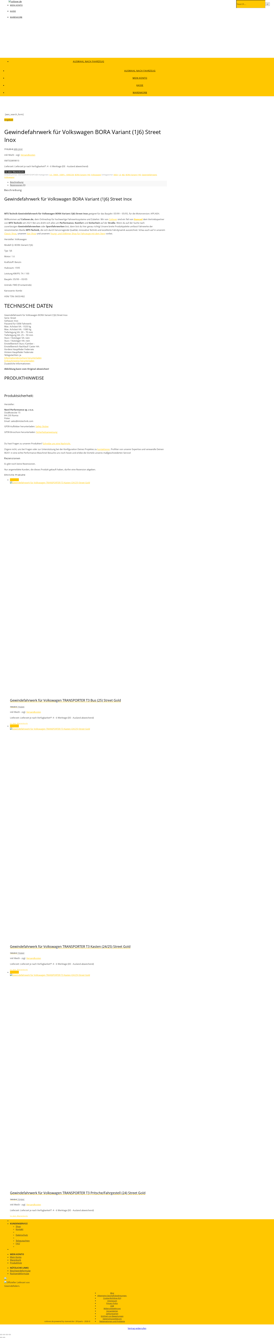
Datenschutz (22, 1235)
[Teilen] (7, 1334)
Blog (112, 1293)
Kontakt (19, 1229)
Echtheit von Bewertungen (112, 1316)
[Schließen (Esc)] (10, 1334)
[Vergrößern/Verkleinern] (1, 1334)
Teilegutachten (23, 1240)
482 (123, 174)
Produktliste (16, 1262)
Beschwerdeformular (20, 1270)
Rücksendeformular (19, 1273)
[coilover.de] (15, 1)
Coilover (113, 219)
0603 (116, 174)
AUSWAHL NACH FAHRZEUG (88, 61)
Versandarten (112, 1311)
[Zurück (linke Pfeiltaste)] (1, 1337)
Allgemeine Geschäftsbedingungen (112, 1295)
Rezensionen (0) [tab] (17, 185)
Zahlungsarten (112, 1313)
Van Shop (31, 233)
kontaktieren (103, 449)
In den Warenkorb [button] (19, 723)
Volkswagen (96, 174)
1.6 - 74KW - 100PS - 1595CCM (61, 174)
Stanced (138, 219)
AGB (112, 1306)
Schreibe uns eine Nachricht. (57, 443)
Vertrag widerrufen (137, 1328)
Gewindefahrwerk (149, 174)
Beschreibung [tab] (16, 182)
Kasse (13, 11)
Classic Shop (10, 233)
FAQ (18, 1243)
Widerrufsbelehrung (112, 1308)
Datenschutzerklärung (112, 1318)
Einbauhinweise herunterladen (19, 360)
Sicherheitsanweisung (46, 432)
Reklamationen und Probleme (112, 1321)
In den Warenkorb (14, 172)
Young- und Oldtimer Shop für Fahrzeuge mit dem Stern (77, 233)
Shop (18, 1226)
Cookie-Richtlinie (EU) (112, 1298)
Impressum (112, 1300)
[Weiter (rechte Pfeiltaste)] (4, 1337)
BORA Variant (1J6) (82, 174)
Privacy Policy (112, 1303)
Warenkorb (16, 17)
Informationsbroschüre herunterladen (23, 357)
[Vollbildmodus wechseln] (4, 1334)
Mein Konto (140, 78)
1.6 (119, 174)
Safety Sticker (42, 426)
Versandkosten (28, 154)
